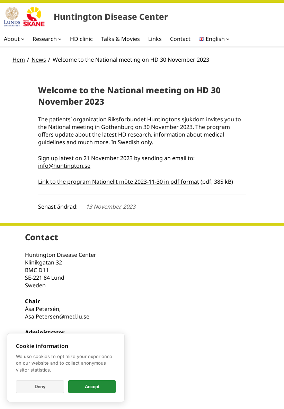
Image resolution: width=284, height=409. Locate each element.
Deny (40, 386)
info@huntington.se (64, 165)
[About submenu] (23, 39)
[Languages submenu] (228, 39)
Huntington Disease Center (111, 16)
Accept (92, 386)
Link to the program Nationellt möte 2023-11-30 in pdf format (118, 181)
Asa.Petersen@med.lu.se (57, 316)
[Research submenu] (60, 39)
